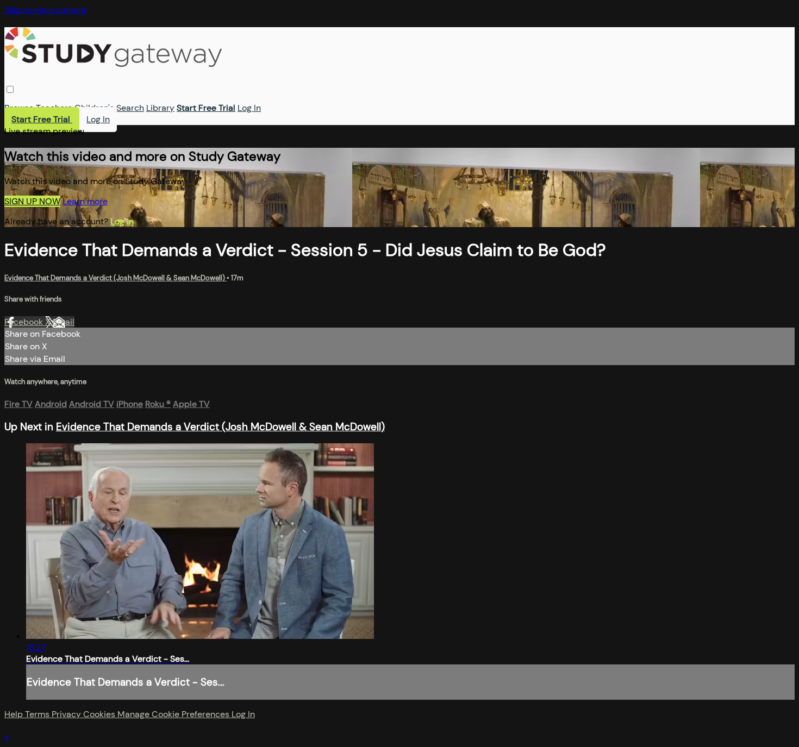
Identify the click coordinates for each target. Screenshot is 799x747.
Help (14, 714)
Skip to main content (45, 10)
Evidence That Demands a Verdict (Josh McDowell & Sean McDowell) (115, 278)
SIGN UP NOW (32, 201)
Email (63, 322)
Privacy (67, 714)
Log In (249, 108)
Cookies (100, 714)
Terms (38, 714)
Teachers (54, 108)
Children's (94, 108)
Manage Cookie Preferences (174, 714)
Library (160, 108)
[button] (10, 89)
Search (130, 108)
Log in (122, 221)
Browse (19, 108)
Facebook (24, 322)
